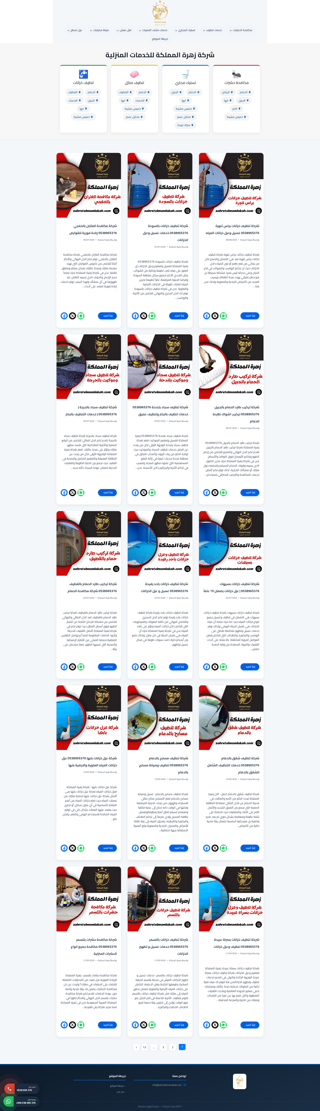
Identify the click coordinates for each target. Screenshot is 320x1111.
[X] (215, 315)
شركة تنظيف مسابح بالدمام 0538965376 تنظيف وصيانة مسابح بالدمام (163, 765)
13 (144, 1047)
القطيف (123, 92)
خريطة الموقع (160, 38)
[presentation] (231, 185)
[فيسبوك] (206, 315)
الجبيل (242, 100)
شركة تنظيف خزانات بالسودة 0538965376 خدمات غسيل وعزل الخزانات (165, 233)
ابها (226, 100)
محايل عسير (184, 117)
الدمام (244, 92)
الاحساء (140, 100)
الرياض (226, 92)
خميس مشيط (235, 117)
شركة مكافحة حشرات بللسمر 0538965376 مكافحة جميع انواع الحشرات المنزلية (94, 947)
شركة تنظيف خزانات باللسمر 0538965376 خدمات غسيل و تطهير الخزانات (163, 947)
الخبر (234, 108)
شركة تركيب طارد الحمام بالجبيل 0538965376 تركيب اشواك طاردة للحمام (236, 414)
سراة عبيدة (183, 125)
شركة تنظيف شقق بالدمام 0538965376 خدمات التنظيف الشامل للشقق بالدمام (233, 765)
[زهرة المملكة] (239, 1081)
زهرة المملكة (246, 240)
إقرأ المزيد (247, 316)
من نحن (120, 1091)
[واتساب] (223, 315)
